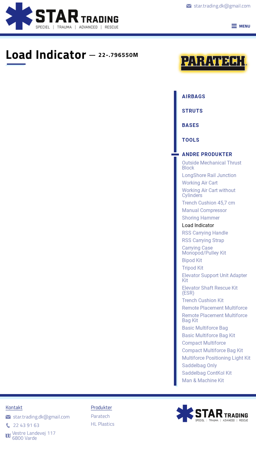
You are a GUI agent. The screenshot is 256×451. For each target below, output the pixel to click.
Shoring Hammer (200, 218)
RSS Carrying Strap (203, 240)
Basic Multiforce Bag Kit (208, 335)
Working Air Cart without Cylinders (208, 192)
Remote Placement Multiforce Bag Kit (214, 317)
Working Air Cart (200, 183)
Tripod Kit (192, 268)
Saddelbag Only (199, 365)
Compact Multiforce (204, 343)
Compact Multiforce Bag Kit (212, 350)
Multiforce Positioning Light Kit (216, 358)
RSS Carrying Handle (205, 233)
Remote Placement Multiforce (214, 308)
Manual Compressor (204, 210)
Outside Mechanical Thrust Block (211, 165)
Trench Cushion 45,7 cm (208, 203)
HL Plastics (102, 424)
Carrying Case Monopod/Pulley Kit (204, 250)
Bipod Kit (192, 260)
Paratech (100, 416)
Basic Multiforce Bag (205, 328)
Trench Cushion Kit (203, 300)
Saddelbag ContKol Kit (207, 373)
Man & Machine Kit (203, 380)
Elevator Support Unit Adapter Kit (214, 277)
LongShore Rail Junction (209, 175)
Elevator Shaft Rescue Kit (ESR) (210, 290)
